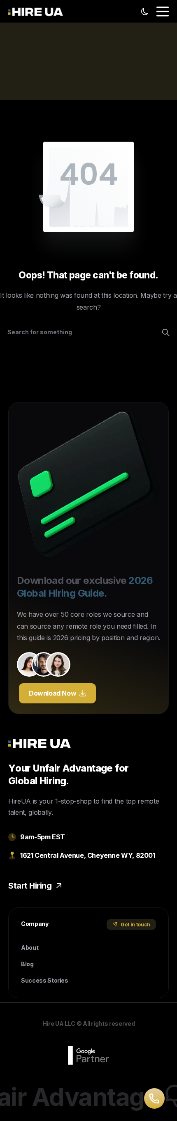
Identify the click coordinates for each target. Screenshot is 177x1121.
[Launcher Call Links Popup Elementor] (154, 1098)
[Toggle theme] (144, 11)
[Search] (166, 332)
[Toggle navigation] (162, 11)
